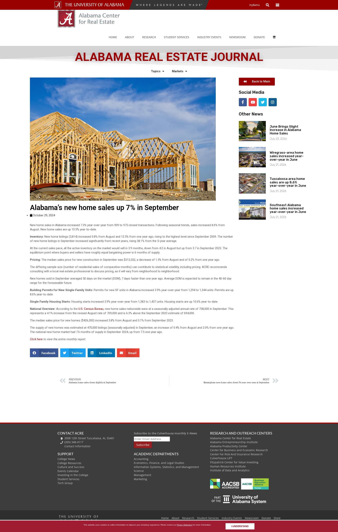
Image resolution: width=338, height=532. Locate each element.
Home (113, 37)
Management (142, 475)
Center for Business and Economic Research (239, 450)
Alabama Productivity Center (228, 446)
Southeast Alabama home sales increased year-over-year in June (288, 208)
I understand (240, 526)
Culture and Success (71, 467)
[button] (44, 352)
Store (277, 518)
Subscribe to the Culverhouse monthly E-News (165, 433)
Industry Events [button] (209, 37)
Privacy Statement (184, 524)
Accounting (141, 459)
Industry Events (232, 518)
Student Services (176, 37)
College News (66, 459)
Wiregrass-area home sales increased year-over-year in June (287, 156)
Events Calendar (68, 471)
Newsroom (237, 37)
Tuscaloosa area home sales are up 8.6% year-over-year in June (288, 182)
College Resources (69, 463)
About (129, 37)
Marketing (140, 479)
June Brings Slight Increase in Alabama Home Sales (285, 130)
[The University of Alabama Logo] (95, 4)
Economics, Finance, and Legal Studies (159, 463)
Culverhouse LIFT (221, 458)
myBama (254, 5)
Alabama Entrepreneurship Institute (234, 442)
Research (149, 37)
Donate (259, 37)
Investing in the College (73, 475)
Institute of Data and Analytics (230, 470)
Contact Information (77, 446)
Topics (155, 71)
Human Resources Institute (228, 466)
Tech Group (65, 483)
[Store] (277, 37)
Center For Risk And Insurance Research (236, 454)
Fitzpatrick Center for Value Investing (234, 462)
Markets (177, 71)
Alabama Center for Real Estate (230, 438)
